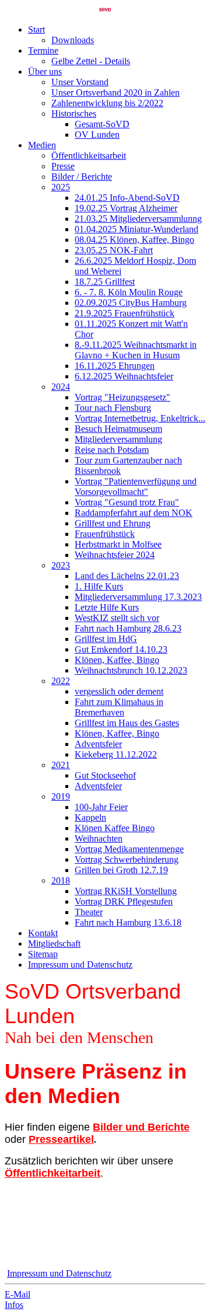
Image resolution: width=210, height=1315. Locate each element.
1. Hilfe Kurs (99, 586)
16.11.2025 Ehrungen (115, 366)
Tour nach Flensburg (113, 408)
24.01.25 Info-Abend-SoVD (127, 198)
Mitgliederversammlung (118, 439)
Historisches (73, 113)
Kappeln (90, 817)
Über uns (45, 71)
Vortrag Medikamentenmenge (129, 849)
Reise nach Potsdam (112, 450)
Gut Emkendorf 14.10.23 (121, 649)
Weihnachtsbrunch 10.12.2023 (131, 670)
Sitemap (43, 954)
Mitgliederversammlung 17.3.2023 (138, 597)
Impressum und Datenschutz (80, 964)
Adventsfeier (98, 744)
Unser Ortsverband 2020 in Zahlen (115, 92)
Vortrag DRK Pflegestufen (124, 901)
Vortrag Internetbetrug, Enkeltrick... (140, 418)
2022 (60, 681)
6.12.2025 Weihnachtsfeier (124, 376)
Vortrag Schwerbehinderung (126, 859)
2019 (60, 796)
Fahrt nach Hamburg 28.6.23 (128, 628)
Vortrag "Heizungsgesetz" (122, 397)
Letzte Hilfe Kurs (107, 607)
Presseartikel (61, 1139)
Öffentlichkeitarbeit (52, 1173)
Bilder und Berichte (141, 1127)
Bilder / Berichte (81, 177)
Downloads (72, 40)
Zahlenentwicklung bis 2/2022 (107, 103)
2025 (60, 187)
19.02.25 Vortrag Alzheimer (126, 208)
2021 (60, 765)
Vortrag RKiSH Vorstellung (126, 891)
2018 (60, 880)
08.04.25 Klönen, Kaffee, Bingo (134, 240)
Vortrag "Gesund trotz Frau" (127, 502)
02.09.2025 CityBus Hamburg (131, 303)
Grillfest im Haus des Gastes (127, 723)
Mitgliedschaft (54, 943)
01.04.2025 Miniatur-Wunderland (136, 229)
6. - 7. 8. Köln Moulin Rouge (129, 292)
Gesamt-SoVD (102, 124)
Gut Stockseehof (105, 775)
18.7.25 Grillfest (105, 282)
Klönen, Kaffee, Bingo (117, 660)
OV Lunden (97, 134)
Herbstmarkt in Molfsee (118, 544)
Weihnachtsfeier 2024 (115, 555)
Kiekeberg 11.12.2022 (116, 754)
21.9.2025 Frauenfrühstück (124, 313)
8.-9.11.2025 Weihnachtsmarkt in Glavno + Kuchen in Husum (136, 350)
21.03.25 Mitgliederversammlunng (138, 219)
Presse (63, 166)
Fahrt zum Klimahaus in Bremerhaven (119, 707)
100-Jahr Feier (101, 807)
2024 (60, 387)
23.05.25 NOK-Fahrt (114, 250)
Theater (89, 912)
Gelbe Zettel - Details (90, 61)
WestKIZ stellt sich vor (117, 618)
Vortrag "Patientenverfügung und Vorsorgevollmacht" (136, 486)
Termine (43, 50)
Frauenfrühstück (105, 534)
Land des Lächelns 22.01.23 (127, 576)
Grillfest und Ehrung (112, 523)
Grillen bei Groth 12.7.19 (121, 870)
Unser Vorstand (79, 82)
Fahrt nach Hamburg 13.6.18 (128, 922)
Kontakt (43, 933)
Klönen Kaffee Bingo (115, 828)
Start (36, 29)
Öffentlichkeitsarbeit (88, 156)
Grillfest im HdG (106, 639)
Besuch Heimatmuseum (118, 429)
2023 (60, 565)
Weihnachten (99, 838)
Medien (42, 145)
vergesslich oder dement (119, 691)
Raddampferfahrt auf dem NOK (133, 513)
